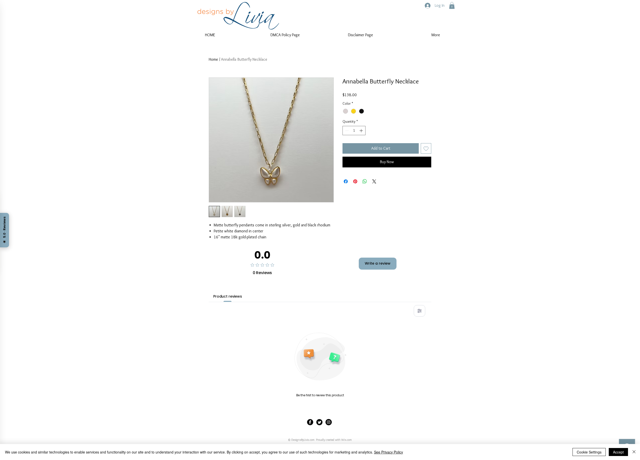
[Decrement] (346, 130)
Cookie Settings (589, 452)
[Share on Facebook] (346, 181)
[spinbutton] (354, 130)
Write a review (377, 263)
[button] (452, 5)
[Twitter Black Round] (319, 422)
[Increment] (361, 130)
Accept (618, 452)
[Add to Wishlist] (426, 148)
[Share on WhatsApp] (365, 181)
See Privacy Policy (388, 452)
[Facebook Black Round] (310, 422)
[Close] (634, 452)
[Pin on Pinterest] (355, 181)
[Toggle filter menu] (419, 311)
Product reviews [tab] (227, 296)
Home (213, 59)
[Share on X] (374, 181)
